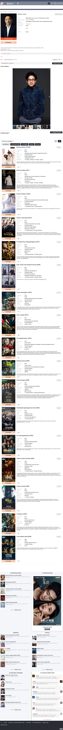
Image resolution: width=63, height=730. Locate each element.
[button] (49, 69)
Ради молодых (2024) (23, 380)
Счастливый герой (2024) (24, 536)
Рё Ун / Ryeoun (9, 695)
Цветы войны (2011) (22, 315)
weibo (2, 56)
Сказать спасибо (57, 63)
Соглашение (28, 722)
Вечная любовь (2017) (23, 170)
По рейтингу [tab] (6, 144)
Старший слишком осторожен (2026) (13, 588)
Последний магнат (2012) (24, 338)
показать (11, 63)
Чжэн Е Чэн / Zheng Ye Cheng (12, 675)
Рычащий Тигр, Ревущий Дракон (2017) (28, 242)
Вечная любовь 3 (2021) (23, 194)
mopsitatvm (10, 59)
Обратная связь (4, 724)
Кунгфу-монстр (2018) (23, 361)
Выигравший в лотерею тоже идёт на (45, 655)
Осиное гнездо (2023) (23, 486)
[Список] (55, 141)
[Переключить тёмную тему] (49, 3)
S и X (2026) (8, 648)
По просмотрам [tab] (15, 144)
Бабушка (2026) (40, 648)
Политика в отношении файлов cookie (16, 722)
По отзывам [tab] (24, 144)
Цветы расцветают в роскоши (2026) (13, 575)
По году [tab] (38, 144)
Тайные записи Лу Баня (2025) (25, 458)
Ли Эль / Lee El (9, 681)
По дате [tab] (32, 144)
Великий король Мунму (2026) (43, 641)
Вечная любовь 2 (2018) (23, 147)
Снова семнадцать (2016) (24, 292)
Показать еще (17, 609)
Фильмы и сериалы (6, 53)
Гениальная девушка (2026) (11, 602)
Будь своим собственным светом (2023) (28, 264)
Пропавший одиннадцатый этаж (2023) (28, 408)
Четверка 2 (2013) (22, 514)
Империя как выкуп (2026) (11, 595)
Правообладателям (36, 722)
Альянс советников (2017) (24, 218)
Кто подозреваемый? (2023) (25, 435)
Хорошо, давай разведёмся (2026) (13, 655)
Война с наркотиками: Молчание (12, 662)
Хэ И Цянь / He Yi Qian (10, 688)
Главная (5, 722)
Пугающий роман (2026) (11, 582)
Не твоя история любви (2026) (43, 662)
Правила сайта (45, 722)
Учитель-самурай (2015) (11, 641)
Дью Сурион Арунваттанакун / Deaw (13, 702)
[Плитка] (59, 141)
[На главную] (7, 3)
